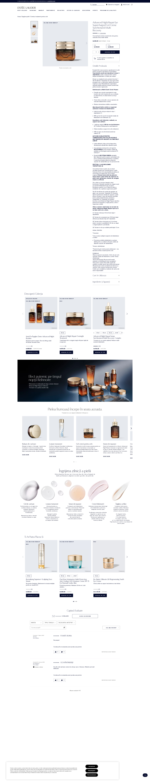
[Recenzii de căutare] (64, 627)
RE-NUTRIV (60, 10)
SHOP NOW (25, 454)
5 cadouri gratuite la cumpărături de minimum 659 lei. (36, 1)
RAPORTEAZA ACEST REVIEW (108, 652)
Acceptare (92, 766)
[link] (34, 436)
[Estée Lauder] (27, 7)
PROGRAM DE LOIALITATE (108, 10)
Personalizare (91, 775)
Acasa (19, 16)
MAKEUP (41, 10)
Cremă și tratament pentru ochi (39, 16)
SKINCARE (33, 10)
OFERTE (95, 10)
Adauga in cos (110, 52)
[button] (145, 775)
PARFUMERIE (50, 10)
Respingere (91, 770)
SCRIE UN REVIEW (85, 616)
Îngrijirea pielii (25, 16)
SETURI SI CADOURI (73, 10)
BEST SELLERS (22, 10)
